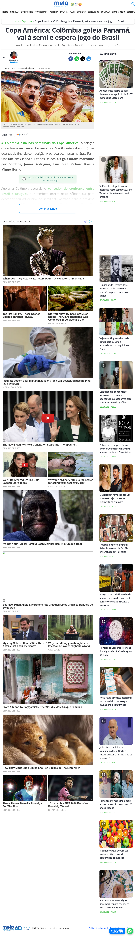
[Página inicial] (61, 4)
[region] (116, 131)
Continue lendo (48, 208)
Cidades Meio (118, 12)
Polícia (63, 12)
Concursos (93, 12)
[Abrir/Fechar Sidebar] (3, 4)
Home (5, 12)
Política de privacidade (99, 928)
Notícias (14, 12)
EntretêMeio (27, 12)
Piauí (72, 12)
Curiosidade (41, 12)
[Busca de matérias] (133, 4)
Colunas (105, 12)
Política (54, 12)
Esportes (81, 12)
